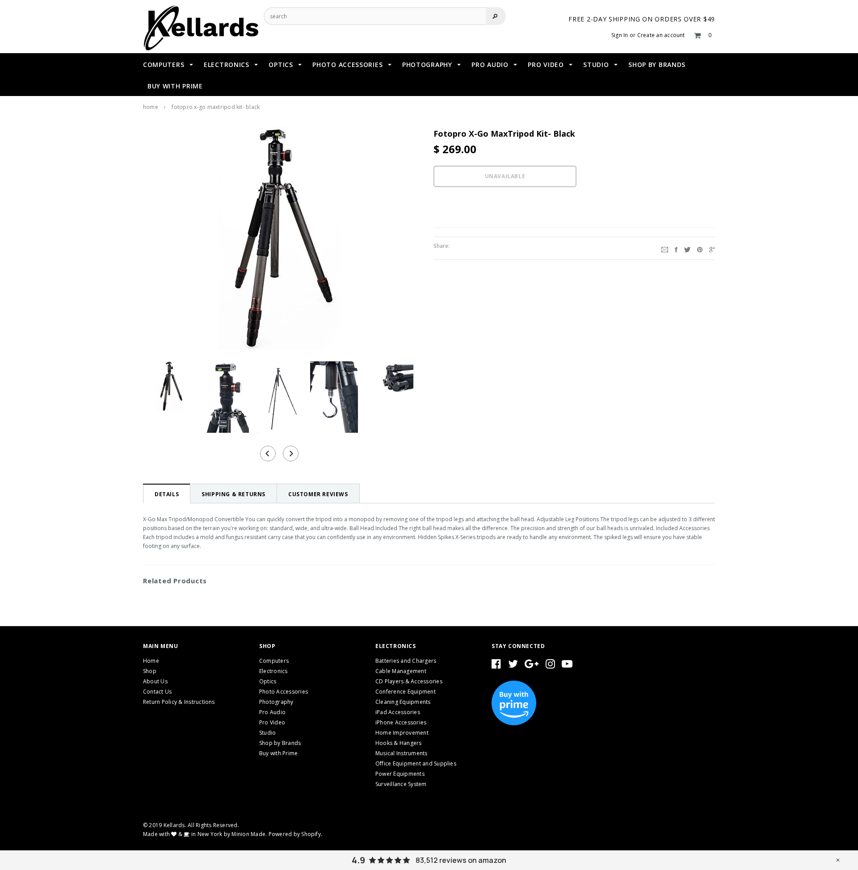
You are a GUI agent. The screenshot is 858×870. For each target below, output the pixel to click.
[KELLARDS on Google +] (531, 665)
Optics (267, 681)
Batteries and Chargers (405, 661)
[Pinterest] (699, 248)
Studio (267, 732)
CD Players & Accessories (408, 681)
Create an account (661, 35)
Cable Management (400, 671)
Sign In (619, 35)
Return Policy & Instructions (179, 702)
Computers (274, 661)
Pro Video (272, 722)
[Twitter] (687, 248)
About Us (155, 681)
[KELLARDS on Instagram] (550, 665)
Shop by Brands (280, 743)
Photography (276, 702)
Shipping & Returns (233, 494)
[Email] (664, 248)
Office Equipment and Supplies (415, 763)
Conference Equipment (405, 691)
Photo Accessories (283, 691)
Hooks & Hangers (398, 743)
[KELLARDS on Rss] (567, 665)
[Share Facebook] (676, 248)
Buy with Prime (278, 753)
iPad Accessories (397, 712)
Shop (149, 671)
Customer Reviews (318, 494)
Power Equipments (400, 774)
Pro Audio (272, 712)
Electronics (273, 671)
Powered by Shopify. (296, 834)
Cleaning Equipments (403, 702)
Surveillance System (401, 784)
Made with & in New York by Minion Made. (205, 834)
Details (167, 494)
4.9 (358, 860)
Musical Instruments (401, 753)
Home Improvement (402, 732)
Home (150, 107)
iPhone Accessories (400, 722)
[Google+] (712, 248)
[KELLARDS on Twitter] (513, 665)
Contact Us (157, 691)
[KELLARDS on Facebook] (496, 665)
